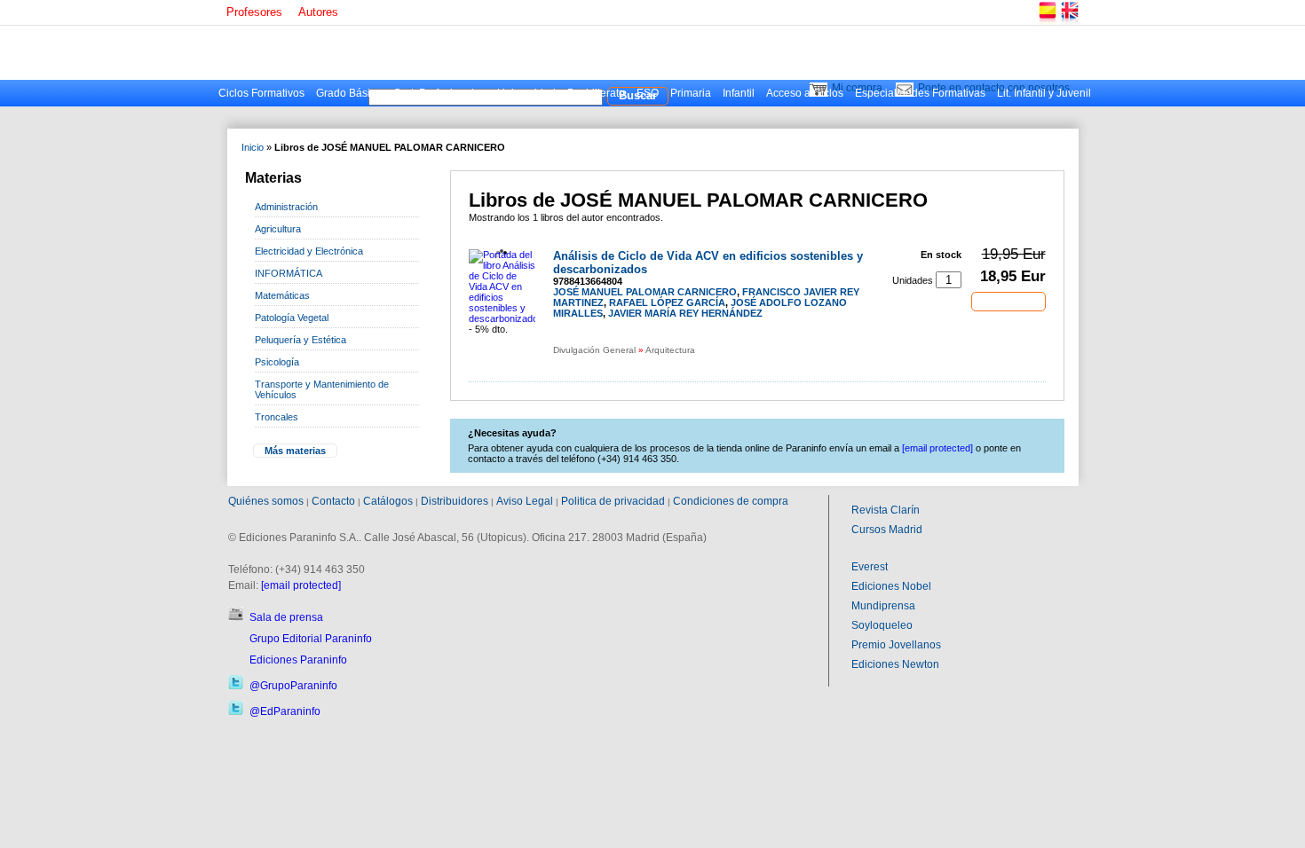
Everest (869, 567)
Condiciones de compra (730, 501)
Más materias (295, 450)
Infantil (739, 93)
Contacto (333, 501)
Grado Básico (349, 93)
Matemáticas (282, 295)
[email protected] (301, 585)
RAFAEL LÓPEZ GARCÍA (667, 302)
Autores (318, 12)
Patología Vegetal (291, 317)
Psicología (277, 362)
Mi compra (857, 88)
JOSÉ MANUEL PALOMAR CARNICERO (645, 292)
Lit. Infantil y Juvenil (1044, 93)
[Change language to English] (1069, 22)
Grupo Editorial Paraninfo (310, 638)
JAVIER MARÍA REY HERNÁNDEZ (685, 313)
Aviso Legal (524, 501)
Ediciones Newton (895, 664)
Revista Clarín (885, 510)
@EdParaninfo (284, 711)
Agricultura (278, 229)
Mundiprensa (883, 606)
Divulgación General (594, 350)
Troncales (276, 417)
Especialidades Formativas (920, 93)
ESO (648, 93)
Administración (286, 206)
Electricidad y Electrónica (309, 251)
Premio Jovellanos (896, 645)
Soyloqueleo (882, 625)
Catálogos (388, 501)
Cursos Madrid (886, 529)
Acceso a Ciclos (804, 93)
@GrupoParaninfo (293, 685)
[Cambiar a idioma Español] (1046, 22)
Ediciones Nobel (891, 586)
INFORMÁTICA (288, 273)
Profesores (254, 12)
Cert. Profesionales (439, 93)
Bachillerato (596, 93)
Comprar (1008, 301)
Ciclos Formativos (261, 93)
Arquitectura (670, 350)
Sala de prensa (286, 617)
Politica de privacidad (613, 501)
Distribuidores (454, 501)
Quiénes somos (266, 501)
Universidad (526, 93)
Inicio (252, 147)
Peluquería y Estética (300, 339)
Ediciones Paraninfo (298, 660)
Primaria (690, 93)
